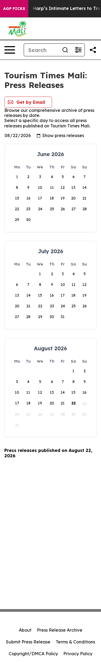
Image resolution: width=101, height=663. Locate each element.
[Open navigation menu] (9, 50)
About (25, 630)
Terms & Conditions (75, 641)
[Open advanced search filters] (78, 50)
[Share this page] (93, 50)
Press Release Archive (59, 630)
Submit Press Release (28, 641)
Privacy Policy (77, 653)
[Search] (65, 50)
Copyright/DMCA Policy (33, 653)
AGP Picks (14, 8)
